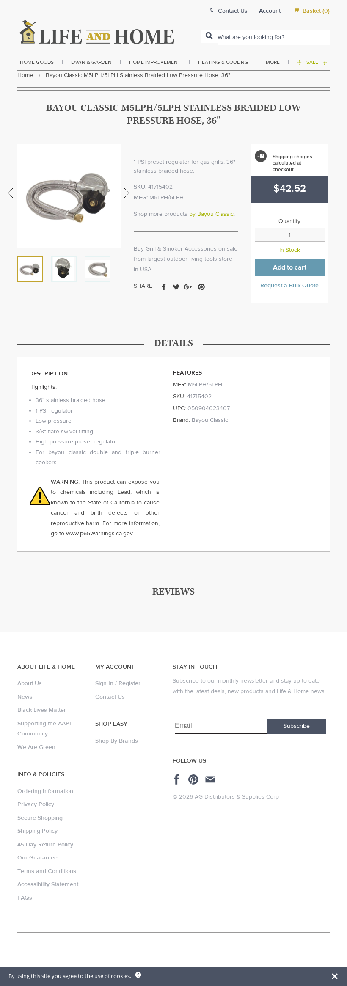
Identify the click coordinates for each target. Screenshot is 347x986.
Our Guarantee (37, 858)
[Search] (209, 36)
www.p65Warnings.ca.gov (99, 533)
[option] (69, 196)
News (25, 697)
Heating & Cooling (223, 62)
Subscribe (297, 726)
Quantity (289, 221)
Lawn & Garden (91, 62)
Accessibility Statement (47, 884)
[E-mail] (211, 779)
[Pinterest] (194, 779)
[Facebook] (178, 779)
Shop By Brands (116, 741)
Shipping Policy (37, 831)
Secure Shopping (40, 818)
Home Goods (37, 62)
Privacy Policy (35, 804)
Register (129, 683)
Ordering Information (45, 791)
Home (25, 75)
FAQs (24, 898)
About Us (29, 683)
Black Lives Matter (41, 710)
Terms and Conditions (46, 871)
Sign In (104, 683)
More (273, 62)
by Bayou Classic (211, 214)
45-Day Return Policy (45, 844)
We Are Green (36, 747)
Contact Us (110, 697)
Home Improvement (155, 62)
